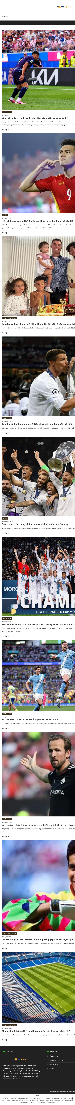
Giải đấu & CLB (7, 618)
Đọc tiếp (5, 130)
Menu (6, 16)
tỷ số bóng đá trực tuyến (37, 1103)
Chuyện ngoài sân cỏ (9, 318)
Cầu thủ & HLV (7, 112)
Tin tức (5, 215)
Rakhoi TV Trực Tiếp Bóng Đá (15, 1101)
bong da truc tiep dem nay (54, 1101)
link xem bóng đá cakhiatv (41, 1099)
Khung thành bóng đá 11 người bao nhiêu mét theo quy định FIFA (36, 1031)
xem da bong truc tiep (59, 1099)
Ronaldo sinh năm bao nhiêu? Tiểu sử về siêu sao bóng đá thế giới (37, 424)
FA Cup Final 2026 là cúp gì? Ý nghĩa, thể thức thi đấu (30, 720)
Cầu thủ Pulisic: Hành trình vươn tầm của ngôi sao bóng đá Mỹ (35, 118)
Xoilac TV (13, 1099)
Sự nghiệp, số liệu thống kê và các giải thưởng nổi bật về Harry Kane (38, 825)
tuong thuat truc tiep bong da (35, 1101)
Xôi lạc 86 (5, 1099)
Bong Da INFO (51, 1103)
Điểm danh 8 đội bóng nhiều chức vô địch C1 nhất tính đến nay (35, 524)
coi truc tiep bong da (24, 1099)
